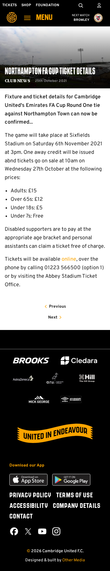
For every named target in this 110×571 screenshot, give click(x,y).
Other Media (73, 560)
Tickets (9, 5)
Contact (21, 517)
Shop (26, 5)
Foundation (47, 5)
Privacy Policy (30, 495)
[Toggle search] (80, 5)
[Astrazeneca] (23, 378)
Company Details (77, 506)
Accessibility (28, 506)
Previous (57, 306)
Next (52, 317)
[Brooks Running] (31, 361)
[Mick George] (39, 399)
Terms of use (74, 495)
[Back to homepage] (11, 13)
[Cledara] (79, 360)
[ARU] (55, 378)
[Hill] (87, 378)
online (69, 259)
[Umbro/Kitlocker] (71, 399)
